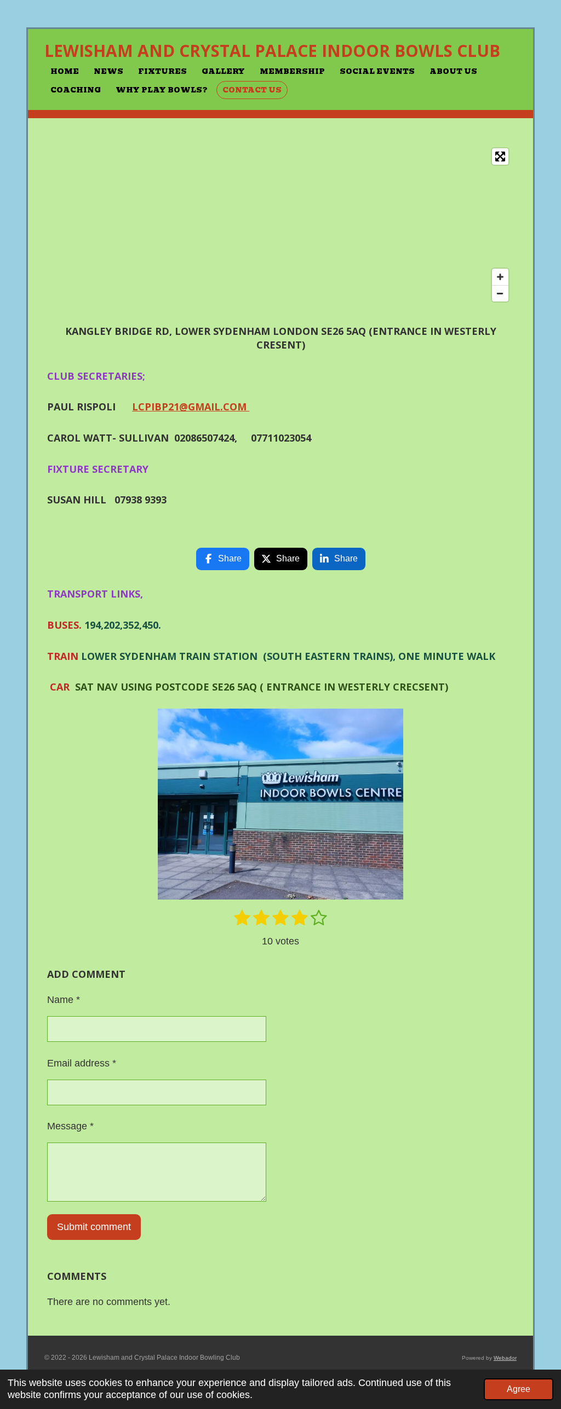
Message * (70, 1126)
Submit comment (94, 1226)
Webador (505, 1358)
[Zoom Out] (500, 293)
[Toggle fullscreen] (500, 156)
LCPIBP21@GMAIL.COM (190, 406)
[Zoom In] (500, 277)
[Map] (280, 225)
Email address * (81, 1063)
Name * (63, 999)
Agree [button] (518, 1389)
